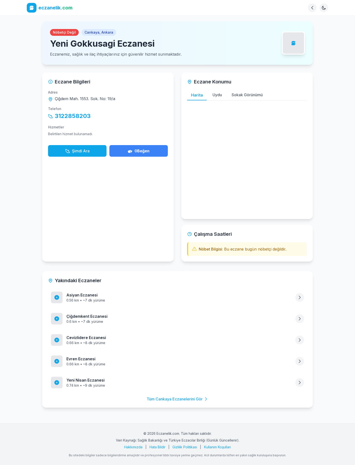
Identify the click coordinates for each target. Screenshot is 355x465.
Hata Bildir (157, 447)
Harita (197, 95)
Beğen (142, 150)
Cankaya (92, 32)
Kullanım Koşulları (217, 447)
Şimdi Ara (81, 150)
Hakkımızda (133, 447)
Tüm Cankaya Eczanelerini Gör (175, 399)
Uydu (217, 94)
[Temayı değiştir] (324, 7)
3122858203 (73, 115)
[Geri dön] (312, 7)
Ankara (107, 32)
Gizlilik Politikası (184, 447)
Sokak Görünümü (247, 94)
